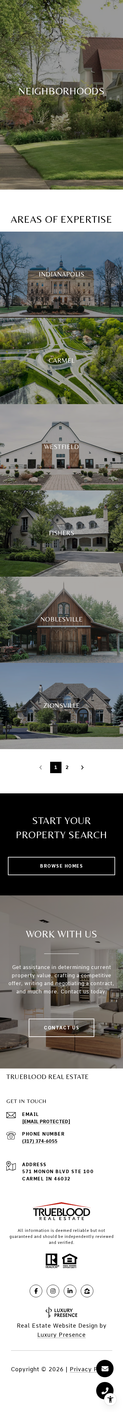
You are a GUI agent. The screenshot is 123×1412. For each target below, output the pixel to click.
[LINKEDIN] (70, 1291)
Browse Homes (61, 866)
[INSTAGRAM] (53, 1291)
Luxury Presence (61, 1334)
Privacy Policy (91, 1369)
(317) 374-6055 (39, 1141)
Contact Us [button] (61, 1027)
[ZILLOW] (87, 1291)
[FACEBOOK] (36, 1291)
